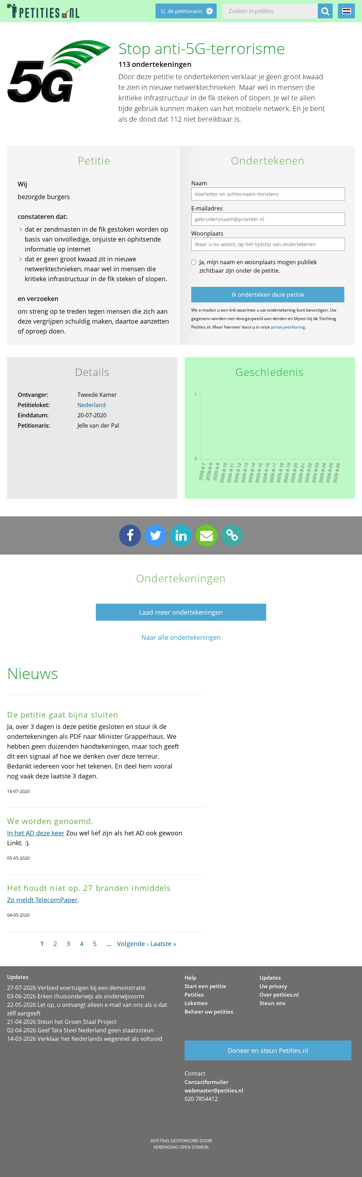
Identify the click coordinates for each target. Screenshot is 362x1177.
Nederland (91, 405)
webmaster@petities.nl (214, 1090)
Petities (194, 994)
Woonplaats (207, 233)
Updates (270, 977)
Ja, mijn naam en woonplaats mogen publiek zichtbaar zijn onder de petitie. (258, 266)
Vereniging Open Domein (181, 1147)
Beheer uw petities (209, 1011)
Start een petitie (205, 986)
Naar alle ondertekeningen (181, 637)
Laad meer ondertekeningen (181, 612)
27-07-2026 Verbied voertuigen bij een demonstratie (76, 988)
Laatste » (163, 943)
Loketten (196, 1003)
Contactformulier (206, 1081)
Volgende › (132, 943)
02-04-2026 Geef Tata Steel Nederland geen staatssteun (80, 1030)
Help (190, 977)
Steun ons (272, 1003)
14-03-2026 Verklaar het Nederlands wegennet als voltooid (84, 1039)
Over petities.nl (279, 994)
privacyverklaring (288, 327)
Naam (199, 183)
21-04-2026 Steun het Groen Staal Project (62, 1022)
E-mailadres (207, 208)
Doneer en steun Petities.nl (268, 1050)
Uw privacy (273, 986)
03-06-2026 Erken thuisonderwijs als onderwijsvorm (75, 996)
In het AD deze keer (35, 833)
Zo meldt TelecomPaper (42, 899)
